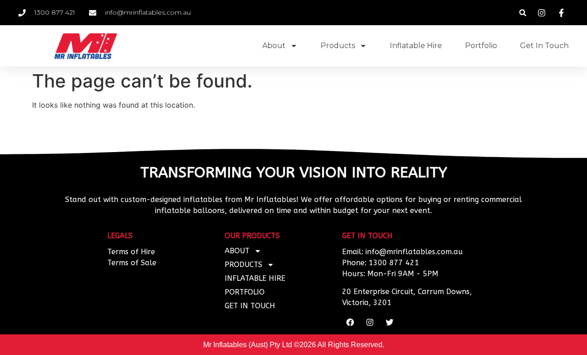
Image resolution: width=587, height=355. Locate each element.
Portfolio (481, 45)
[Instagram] (369, 322)
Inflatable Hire (416, 45)
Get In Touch (544, 45)
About (274, 45)
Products (338, 45)
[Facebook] (350, 322)
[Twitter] (389, 322)
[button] (522, 12)
